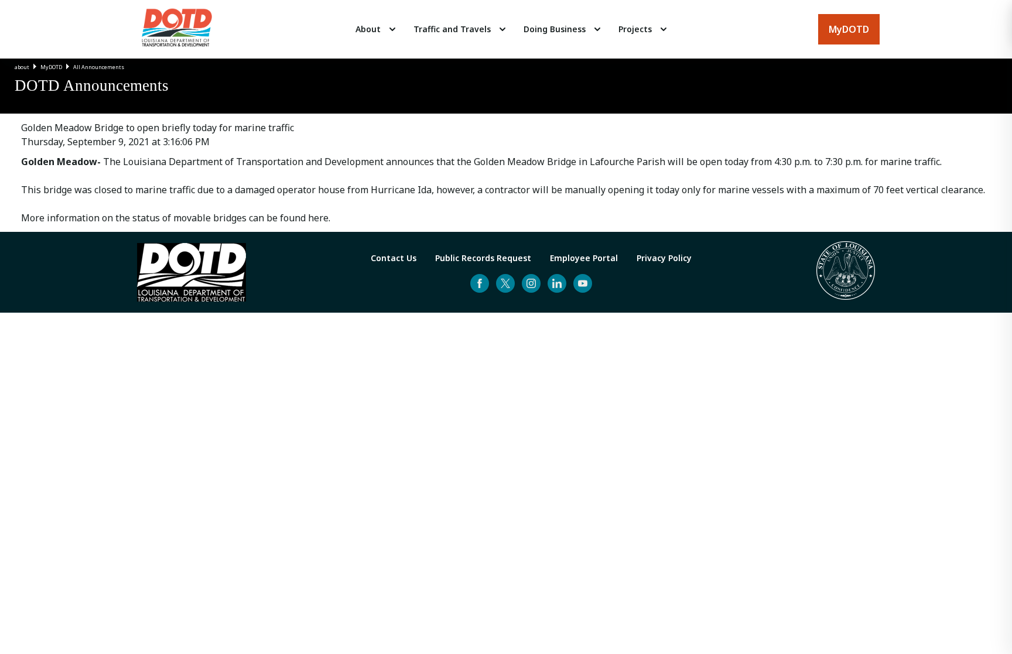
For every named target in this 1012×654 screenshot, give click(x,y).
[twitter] (505, 283)
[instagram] (531, 283)
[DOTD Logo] (177, 29)
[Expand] (392, 29)
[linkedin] (557, 283)
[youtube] (582, 283)
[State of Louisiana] (845, 272)
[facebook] (479, 283)
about (22, 67)
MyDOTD (51, 67)
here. (318, 217)
